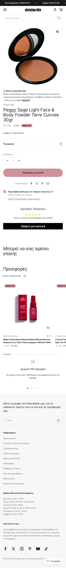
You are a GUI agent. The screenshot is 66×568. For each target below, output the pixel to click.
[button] (59, 18)
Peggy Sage (8, 104)
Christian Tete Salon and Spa (16, 443)
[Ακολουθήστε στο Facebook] (5, 549)
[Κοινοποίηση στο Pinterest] (42, 183)
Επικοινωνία (9, 478)
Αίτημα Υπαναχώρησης (14, 483)
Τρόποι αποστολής (11, 458)
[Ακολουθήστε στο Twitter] (13, 549)
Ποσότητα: (8, 154)
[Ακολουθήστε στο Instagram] (22, 549)
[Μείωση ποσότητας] (7, 160)
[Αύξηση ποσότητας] (19, 160)
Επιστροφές (8, 463)
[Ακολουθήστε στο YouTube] (38, 549)
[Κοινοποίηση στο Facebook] (31, 183)
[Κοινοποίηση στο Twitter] (37, 183)
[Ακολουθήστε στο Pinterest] (30, 549)
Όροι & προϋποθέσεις (13, 473)
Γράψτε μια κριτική (33, 226)
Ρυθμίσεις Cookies (11, 468)
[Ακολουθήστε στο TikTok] (46, 549)
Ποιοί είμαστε (9, 438)
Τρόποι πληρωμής (11, 453)
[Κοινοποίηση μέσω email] (47, 183)
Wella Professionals (10, 336)
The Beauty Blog (10, 448)
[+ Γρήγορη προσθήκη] (48, 328)
